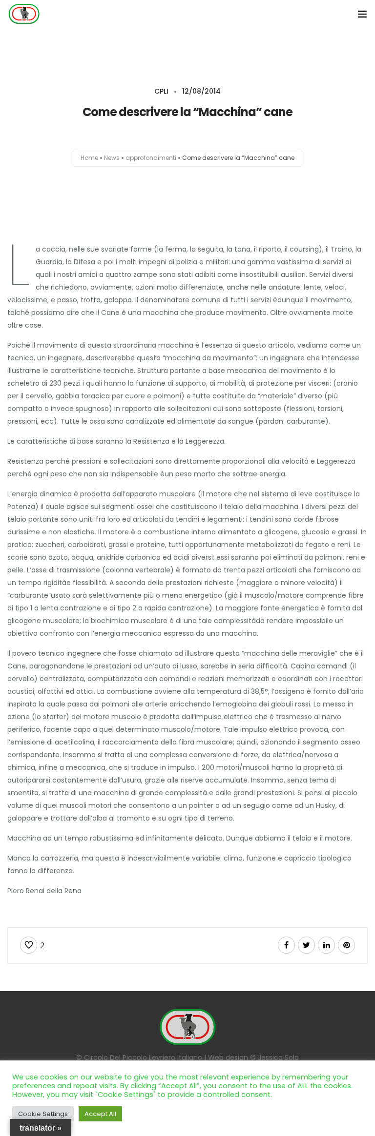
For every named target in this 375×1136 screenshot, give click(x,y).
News (112, 158)
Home (89, 158)
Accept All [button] (100, 1113)
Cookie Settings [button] (43, 1113)
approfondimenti (150, 158)
